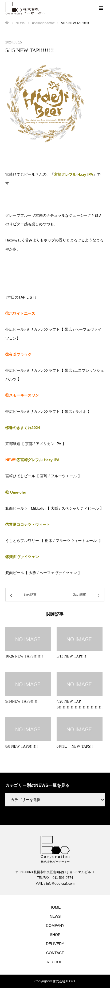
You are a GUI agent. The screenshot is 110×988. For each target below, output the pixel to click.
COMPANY (55, 925)
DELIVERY (55, 944)
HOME (55, 907)
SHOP (55, 934)
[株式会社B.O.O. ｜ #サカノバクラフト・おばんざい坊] (49, 8)
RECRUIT (55, 962)
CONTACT (55, 953)
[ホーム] (7, 23)
